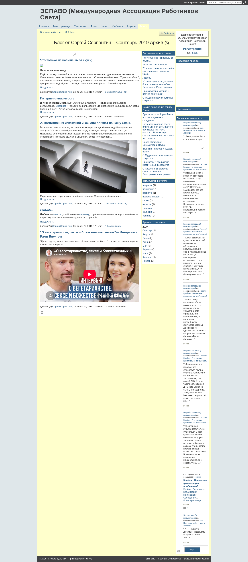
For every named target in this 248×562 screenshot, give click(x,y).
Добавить (169, 33)
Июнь (146, 242)
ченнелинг (148, 189)
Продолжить (47, 87)
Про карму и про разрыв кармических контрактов (156, 163)
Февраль (147, 257)
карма (146, 200)
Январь (147, 260)
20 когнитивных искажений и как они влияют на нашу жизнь (85, 123)
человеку (84, 214)
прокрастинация (151, 196)
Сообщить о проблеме (169, 558)
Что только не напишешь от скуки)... (67, 60)
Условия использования (196, 558)
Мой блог (70, 32)
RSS (42, 312)
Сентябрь (148, 230)
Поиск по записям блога (74, 54)
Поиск (244, 2)
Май (145, 245)
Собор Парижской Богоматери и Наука (154, 143)
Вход (202, 2)
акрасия (147, 204)
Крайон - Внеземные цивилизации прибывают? (195, 483)
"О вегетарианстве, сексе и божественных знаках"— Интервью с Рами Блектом (158, 84)
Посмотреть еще (192, 500)
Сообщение (189, 497)
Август (146, 234)
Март (145, 253)
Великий (147, 212)
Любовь (46, 210)
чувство (57, 214)
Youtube (147, 215)
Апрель (147, 249)
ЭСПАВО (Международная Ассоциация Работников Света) (119, 14)
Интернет (61, 106)
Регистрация (191, 2)
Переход (147, 208)
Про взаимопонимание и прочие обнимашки (156, 92)
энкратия (147, 185)
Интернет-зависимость (57, 98)
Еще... (192, 550)
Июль (146, 238)
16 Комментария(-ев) (116, 203)
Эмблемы (150, 558)
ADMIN (62, 558)
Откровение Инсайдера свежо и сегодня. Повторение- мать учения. (157, 171)
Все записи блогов (50, 32)
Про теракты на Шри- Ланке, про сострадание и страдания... (158, 117)
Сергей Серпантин (62, 92)
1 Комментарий (113, 226)
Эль (202, 128)
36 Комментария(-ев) (116, 92)
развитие (147, 192)
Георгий (186, 123)
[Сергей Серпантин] (46, 49)
